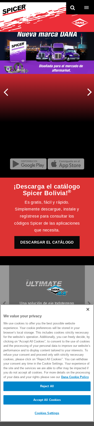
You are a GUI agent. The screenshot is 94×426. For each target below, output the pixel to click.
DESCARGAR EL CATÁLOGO (47, 242)
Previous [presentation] (7, 91)
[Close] (88, 309)
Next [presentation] (88, 93)
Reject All (47, 386)
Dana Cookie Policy (75, 377)
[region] (47, 363)
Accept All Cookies (46, 400)
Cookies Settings (47, 413)
